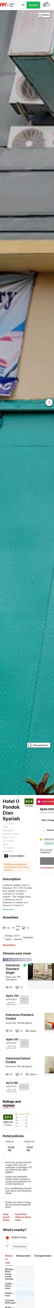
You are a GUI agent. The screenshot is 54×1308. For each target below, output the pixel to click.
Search (33, 5)
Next (49, 402)
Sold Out (24, 1043)
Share (46, 15)
